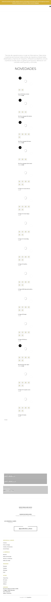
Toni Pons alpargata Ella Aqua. (24, 141)
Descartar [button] (37, 3)
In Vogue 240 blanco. (22, 339)
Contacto (5, 542)
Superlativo (29, 597)
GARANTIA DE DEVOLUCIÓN (26, 514)
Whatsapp (5, 570)
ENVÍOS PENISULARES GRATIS (25, 507)
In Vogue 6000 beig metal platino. (25, 289)
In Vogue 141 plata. (22, 414)
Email (4, 572)
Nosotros (5, 554)
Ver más (5, 419)
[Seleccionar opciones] (31, 84)
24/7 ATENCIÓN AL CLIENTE (10, 521)
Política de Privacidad (7, 556)
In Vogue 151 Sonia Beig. (23, 238)
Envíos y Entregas (6, 544)
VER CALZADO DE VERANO (9, 476)
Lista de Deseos (46, 7)
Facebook (5, 566)
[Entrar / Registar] (44, 7)
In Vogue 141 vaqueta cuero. (24, 389)
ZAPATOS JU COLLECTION (8, 490)
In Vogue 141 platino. (22, 264)
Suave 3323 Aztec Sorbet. (23, 94)
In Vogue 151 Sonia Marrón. (24, 188)
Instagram (5, 568)
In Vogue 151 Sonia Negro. (24, 213)
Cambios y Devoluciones (8, 546)
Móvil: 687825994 (6, 591)
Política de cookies (6, 560)
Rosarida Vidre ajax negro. (23, 364)
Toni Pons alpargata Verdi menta (25, 163)
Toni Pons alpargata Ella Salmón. (25, 116)
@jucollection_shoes (25, 528)
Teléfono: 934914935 (7, 593)
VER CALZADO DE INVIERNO (10, 481)
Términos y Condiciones (7, 558)
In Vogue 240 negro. (22, 314)
